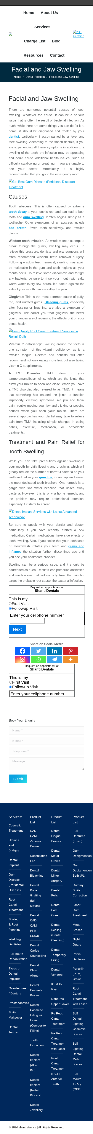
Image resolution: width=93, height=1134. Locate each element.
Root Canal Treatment (16, 905)
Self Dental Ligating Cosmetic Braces (79, 1024)
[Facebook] (22, 651)
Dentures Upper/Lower (60, 1001)
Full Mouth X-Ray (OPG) (77, 1081)
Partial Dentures (79, 956)
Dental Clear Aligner (35, 970)
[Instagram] (22, 659)
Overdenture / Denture (17, 990)
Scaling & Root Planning (15, 924)
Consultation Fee (38, 858)
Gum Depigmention (82, 853)
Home (17, 76)
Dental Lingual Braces (56, 836)
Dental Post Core (55, 910)
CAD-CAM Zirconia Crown (35, 838)
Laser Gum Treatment (80, 910)
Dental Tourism (14, 1029)
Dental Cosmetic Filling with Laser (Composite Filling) (38, 1017)
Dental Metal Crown (55, 856)
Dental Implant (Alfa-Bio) (35, 1062)
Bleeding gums (56, 302)
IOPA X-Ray (56, 986)
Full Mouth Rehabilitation (18, 956)
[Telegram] (54, 659)
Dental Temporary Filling (58, 955)
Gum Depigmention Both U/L (82, 870)
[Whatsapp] (38, 659)
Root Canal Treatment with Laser (80, 996)
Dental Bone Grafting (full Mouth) (35, 895)
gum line (45, 477)
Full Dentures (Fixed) (79, 836)
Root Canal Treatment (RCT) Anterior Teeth (58, 1071)
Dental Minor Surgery (56, 875)
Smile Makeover (15, 1015)
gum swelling (33, 217)
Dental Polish (55, 892)
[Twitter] (38, 651)
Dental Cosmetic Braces (36, 990)
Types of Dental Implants (14, 973)
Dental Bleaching (36, 873)
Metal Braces (77, 927)
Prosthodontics (19, 1003)
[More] (70, 659)
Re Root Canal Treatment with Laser (58, 1040)
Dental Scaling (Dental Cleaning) (57, 932)
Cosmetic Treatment (16, 828)
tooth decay (18, 211)
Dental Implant (14, 862)
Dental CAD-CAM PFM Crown (34, 925)
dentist (14, 136)
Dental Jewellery (36, 1107)
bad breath (17, 228)
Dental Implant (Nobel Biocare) (36, 1087)
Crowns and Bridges (14, 845)
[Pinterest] (70, 651)
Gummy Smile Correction (80, 890)
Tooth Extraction (37, 1042)
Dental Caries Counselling (38, 950)
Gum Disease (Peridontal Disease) (16, 882)
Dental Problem (35, 76)
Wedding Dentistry (15, 941)
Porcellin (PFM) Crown (78, 974)
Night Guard (77, 942)
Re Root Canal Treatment (58, 1018)
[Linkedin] (54, 651)
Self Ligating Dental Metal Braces (78, 1054)
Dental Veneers (57, 972)
